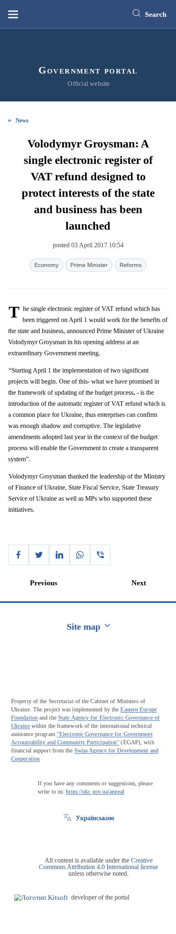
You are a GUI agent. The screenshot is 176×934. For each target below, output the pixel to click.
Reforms (131, 265)
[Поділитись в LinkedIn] (59, 555)
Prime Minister (89, 265)
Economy (46, 265)
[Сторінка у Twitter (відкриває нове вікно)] (67, 837)
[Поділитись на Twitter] (39, 555)
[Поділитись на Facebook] (18, 555)
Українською (95, 817)
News (22, 120)
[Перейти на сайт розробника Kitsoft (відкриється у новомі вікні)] (41, 897)
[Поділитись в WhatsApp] (80, 555)
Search (156, 14)
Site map (83, 626)
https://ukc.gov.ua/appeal (95, 792)
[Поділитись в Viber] (100, 555)
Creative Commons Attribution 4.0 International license (98, 863)
